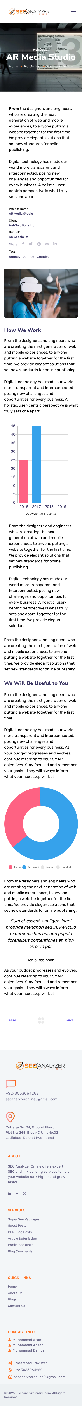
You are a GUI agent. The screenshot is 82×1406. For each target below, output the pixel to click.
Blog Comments (20, 1251)
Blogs (12, 1299)
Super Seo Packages (24, 1219)
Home (13, 66)
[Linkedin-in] (9, 1193)
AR (32, 257)
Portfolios (32, 66)
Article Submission (22, 1238)
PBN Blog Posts (20, 1232)
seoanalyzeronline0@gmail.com (31, 1099)
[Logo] (30, 11)
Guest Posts (17, 1226)
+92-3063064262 (22, 1093)
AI (24, 257)
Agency (14, 257)
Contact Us (16, 1306)
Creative (43, 257)
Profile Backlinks (20, 1245)
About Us (15, 1293)
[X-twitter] (24, 1193)
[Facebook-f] (17, 1193)
